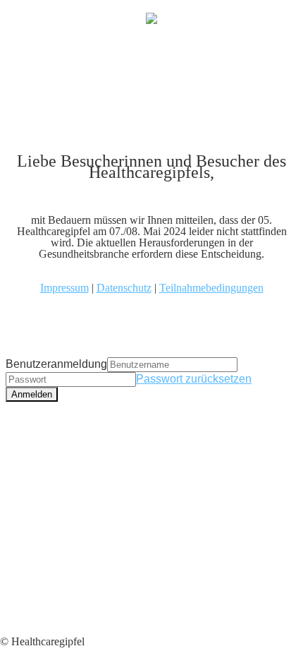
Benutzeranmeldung (56, 364)
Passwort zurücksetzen (194, 379)
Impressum (64, 288)
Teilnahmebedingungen (211, 288)
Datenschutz (124, 288)
